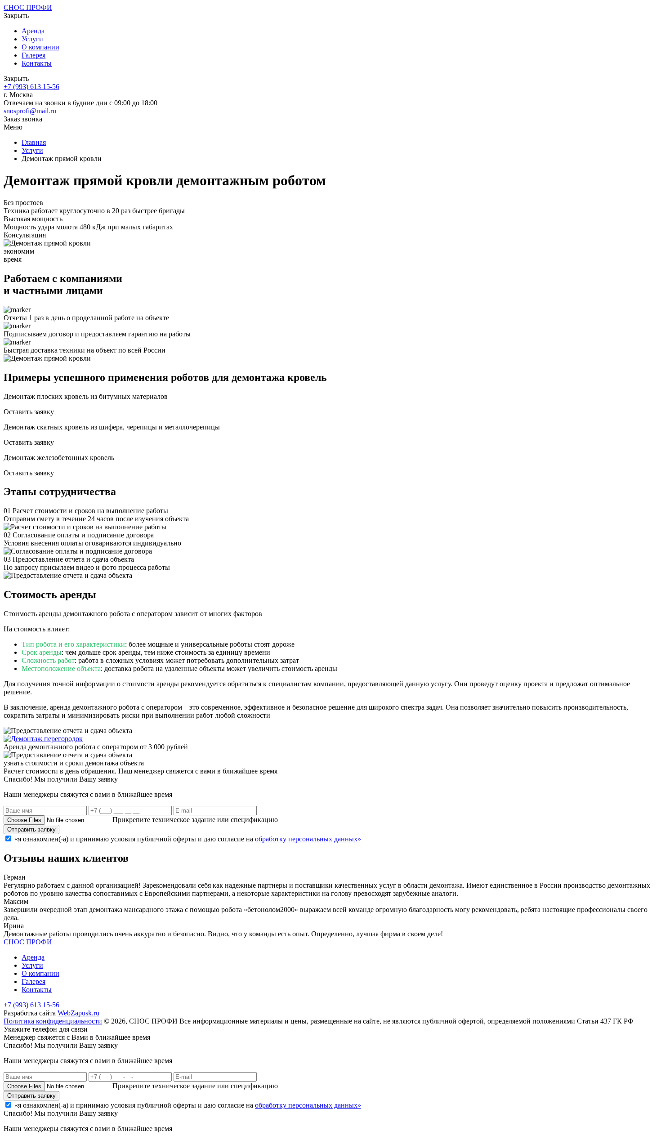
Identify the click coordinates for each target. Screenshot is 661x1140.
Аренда (33, 31)
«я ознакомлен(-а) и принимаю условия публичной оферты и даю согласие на (187, 839)
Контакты (37, 63)
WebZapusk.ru (78, 1013)
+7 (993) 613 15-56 (31, 86)
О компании (40, 47)
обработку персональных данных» (308, 839)
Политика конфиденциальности (53, 1021)
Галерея (33, 55)
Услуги (32, 39)
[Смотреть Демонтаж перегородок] (43, 738)
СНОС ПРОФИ (28, 7)
